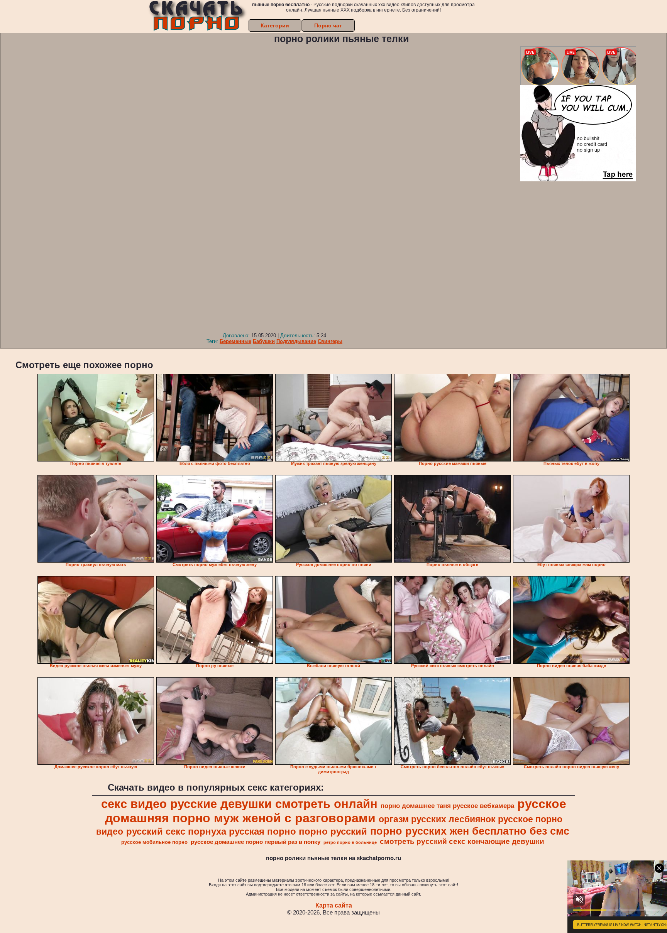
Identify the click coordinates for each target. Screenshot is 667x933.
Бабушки (264, 341)
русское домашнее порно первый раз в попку (255, 842)
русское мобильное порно (154, 842)
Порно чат (328, 25)
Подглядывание (296, 341)
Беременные (235, 341)
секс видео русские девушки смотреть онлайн (239, 803)
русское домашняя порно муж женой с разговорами (335, 811)
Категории (275, 25)
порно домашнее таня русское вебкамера (447, 806)
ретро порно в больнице (350, 842)
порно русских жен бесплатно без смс (469, 831)
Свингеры (330, 341)
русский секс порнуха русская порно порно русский (246, 831)
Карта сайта (333, 905)
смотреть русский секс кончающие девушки (462, 841)
